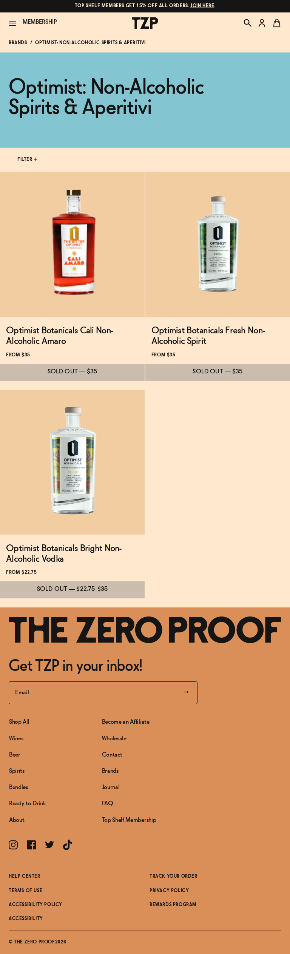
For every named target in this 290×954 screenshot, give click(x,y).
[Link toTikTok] (67, 845)
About (16, 820)
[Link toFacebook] (31, 844)
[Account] (262, 23)
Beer (14, 755)
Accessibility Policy (35, 905)
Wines (16, 738)
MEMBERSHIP (40, 22)
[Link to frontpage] (145, 629)
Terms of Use (25, 891)
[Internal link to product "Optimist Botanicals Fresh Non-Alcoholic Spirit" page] (217, 244)
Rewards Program (173, 905)
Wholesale (114, 738)
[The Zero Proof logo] (145, 23)
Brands (18, 43)
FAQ (107, 803)
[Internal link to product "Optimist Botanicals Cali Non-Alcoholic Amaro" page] (72, 244)
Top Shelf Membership (129, 820)
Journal (111, 787)
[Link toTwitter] (49, 844)
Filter (25, 159)
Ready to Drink (27, 803)
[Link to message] (145, 6)
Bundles (18, 787)
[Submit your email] (186, 692)
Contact (112, 755)
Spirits (17, 771)
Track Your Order (173, 876)
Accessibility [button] (26, 919)
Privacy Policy (169, 891)
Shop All (19, 722)
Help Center (24, 876)
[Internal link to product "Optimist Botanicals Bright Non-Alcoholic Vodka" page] (72, 462)
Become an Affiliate (126, 722)
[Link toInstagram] (13, 844)
